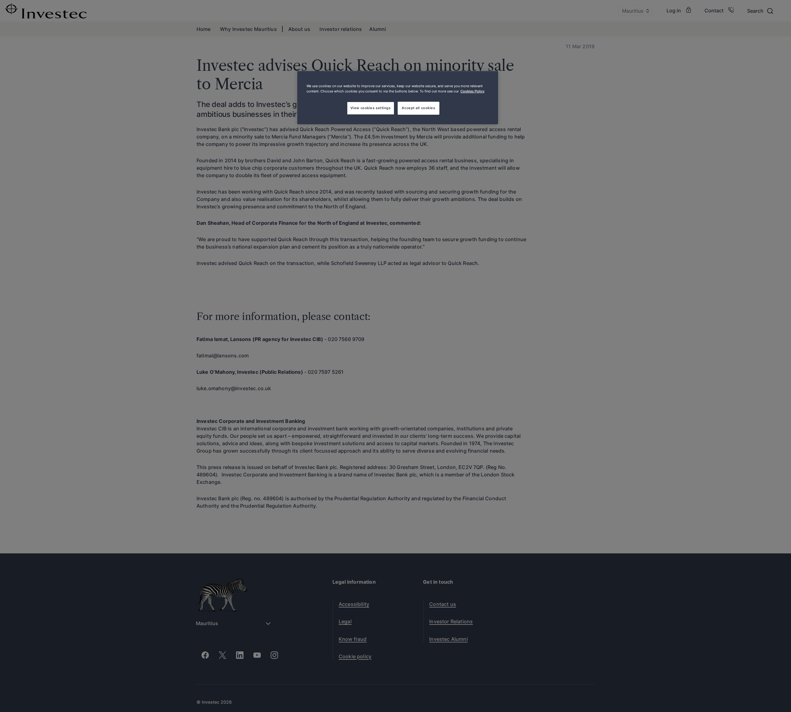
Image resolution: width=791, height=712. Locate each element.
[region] (397, 97)
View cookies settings (370, 108)
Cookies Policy (472, 91)
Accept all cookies (418, 108)
